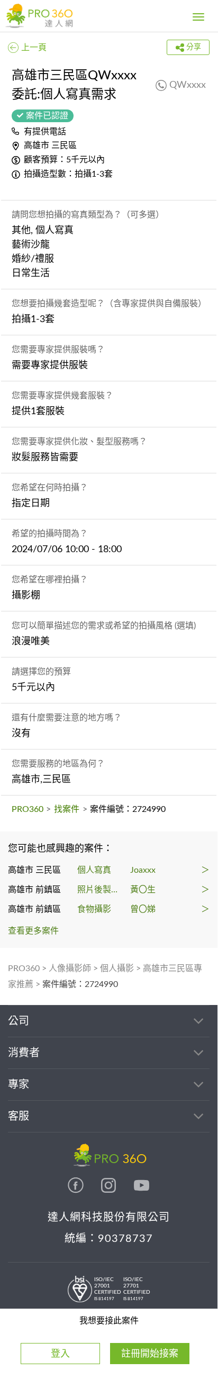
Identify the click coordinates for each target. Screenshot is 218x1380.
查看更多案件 (33, 931)
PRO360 (27, 809)
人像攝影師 (70, 968)
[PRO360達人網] (76, 1190)
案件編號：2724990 (80, 984)
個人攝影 (117, 968)
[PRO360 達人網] (38, 16)
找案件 (66, 809)
